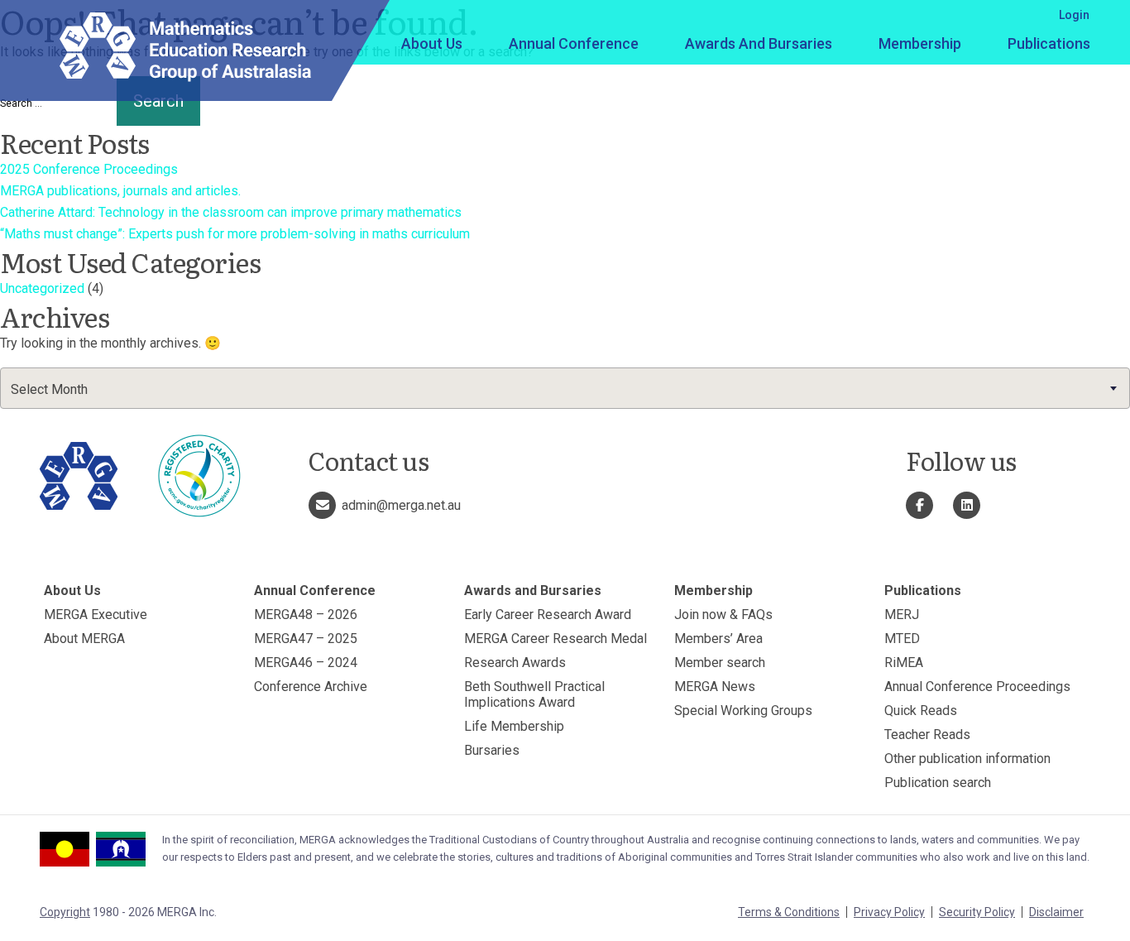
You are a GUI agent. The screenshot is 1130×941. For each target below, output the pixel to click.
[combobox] (565, 388)
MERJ (901, 614)
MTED (902, 638)
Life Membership (514, 726)
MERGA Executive (95, 614)
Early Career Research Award (547, 614)
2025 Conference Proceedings (89, 169)
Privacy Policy (889, 912)
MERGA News (714, 686)
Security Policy (977, 912)
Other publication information (967, 758)
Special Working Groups (743, 710)
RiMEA (903, 662)
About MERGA (84, 638)
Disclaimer (1056, 912)
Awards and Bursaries (758, 43)
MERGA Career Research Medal (555, 638)
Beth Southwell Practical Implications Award (534, 694)
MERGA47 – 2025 (305, 638)
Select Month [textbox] (49, 389)
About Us (431, 43)
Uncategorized (42, 288)
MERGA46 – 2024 (305, 662)
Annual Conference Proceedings (977, 686)
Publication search (937, 782)
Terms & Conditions (789, 912)
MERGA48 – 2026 (305, 614)
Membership (920, 43)
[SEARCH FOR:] (56, 103)
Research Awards (515, 662)
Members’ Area (718, 638)
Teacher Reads (927, 734)
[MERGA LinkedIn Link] (966, 505)
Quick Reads (920, 710)
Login (1074, 15)
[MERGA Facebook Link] (919, 505)
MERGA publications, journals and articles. (120, 191)
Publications (1049, 43)
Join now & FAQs (723, 614)
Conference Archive (310, 686)
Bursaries (492, 750)
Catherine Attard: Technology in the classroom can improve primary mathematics (231, 212)
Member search (719, 662)
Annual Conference (574, 43)
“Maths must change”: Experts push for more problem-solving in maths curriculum (235, 234)
